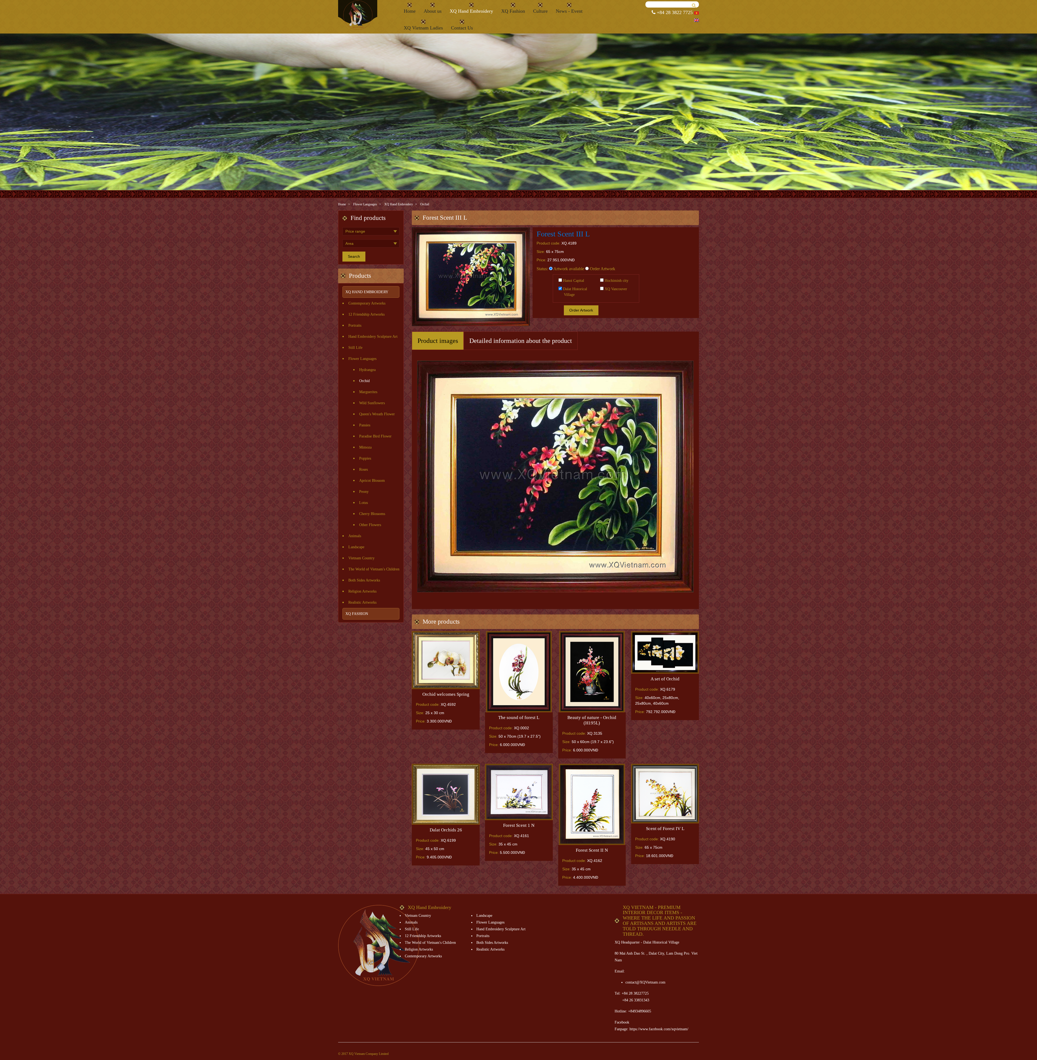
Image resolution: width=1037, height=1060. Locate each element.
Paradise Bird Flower (375, 436)
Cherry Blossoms (372, 514)
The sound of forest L (518, 717)
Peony (364, 492)
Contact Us (462, 28)
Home (410, 11)
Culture (540, 11)
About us (433, 11)
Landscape (356, 547)
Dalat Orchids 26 (446, 829)
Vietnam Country (361, 558)
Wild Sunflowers (372, 403)
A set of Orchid (665, 678)
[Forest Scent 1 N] (519, 792)
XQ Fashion (513, 11)
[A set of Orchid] (665, 652)
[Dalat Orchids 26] (446, 794)
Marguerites (368, 392)
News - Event (569, 11)
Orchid (424, 204)
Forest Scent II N (592, 850)
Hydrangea (367, 370)
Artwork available (568, 268)
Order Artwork (602, 268)
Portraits (354, 325)
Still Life (355, 348)
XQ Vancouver (615, 289)
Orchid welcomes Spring (445, 694)
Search (354, 256)
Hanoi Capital (573, 281)
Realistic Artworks (362, 602)
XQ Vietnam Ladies (423, 28)
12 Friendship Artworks (366, 314)
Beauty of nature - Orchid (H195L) (591, 720)
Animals (354, 536)
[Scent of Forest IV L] (665, 793)
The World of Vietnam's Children (373, 569)
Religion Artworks (362, 591)
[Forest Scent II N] (592, 804)
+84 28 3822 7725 (674, 12)
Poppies (365, 458)
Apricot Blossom (372, 481)
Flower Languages (365, 204)
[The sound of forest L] (519, 671)
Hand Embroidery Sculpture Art (373, 337)
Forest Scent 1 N (518, 825)
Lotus (363, 503)
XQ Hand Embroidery (471, 11)
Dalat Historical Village (574, 292)
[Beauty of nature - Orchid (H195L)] (592, 671)
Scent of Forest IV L (665, 828)
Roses (363, 469)
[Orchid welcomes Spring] (446, 660)
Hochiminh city (616, 281)
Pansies (364, 425)
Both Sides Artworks (364, 580)
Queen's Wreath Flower (377, 414)
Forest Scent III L (563, 234)
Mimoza (365, 447)
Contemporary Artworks (366, 303)
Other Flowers (370, 525)
